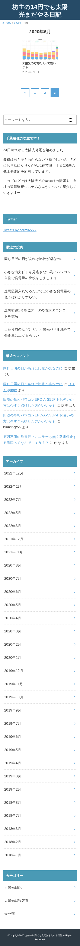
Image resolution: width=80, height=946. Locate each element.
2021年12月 (13, 539)
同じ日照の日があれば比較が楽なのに (33, 368)
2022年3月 (12, 526)
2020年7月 (12, 578)
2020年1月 (12, 657)
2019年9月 (12, 710)
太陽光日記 (13, 887)
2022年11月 (13, 486)
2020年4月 (12, 618)
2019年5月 (12, 750)
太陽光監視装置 (16, 900)
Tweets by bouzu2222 (19, 230)
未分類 (9, 914)
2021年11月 (13, 552)
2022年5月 (12, 513)
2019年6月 (12, 737)
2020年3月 (12, 631)
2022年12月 (13, 473)
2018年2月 (12, 842)
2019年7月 (12, 723)
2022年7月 (12, 499)
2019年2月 (12, 789)
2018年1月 (12, 855)
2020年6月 (12, 592)
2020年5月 (12, 605)
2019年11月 (13, 684)
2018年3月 (12, 829)
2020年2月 (12, 644)
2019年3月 (12, 776)
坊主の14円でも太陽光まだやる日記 (40, 11)
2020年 (18, 23)
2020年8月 (12, 565)
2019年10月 (13, 697)
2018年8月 (12, 802)
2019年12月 (13, 671)
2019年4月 (12, 763)
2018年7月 (12, 815)
